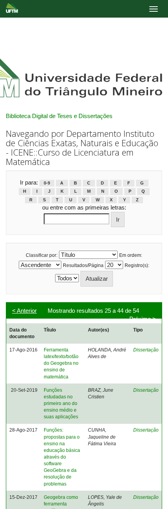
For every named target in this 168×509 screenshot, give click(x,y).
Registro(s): (137, 265)
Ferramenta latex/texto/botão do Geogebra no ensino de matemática (61, 363)
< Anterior (24, 310)
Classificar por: (41, 255)
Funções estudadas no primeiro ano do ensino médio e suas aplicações (61, 403)
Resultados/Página (83, 265)
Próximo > (142, 318)
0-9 (47, 183)
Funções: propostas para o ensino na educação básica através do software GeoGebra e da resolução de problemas (62, 456)
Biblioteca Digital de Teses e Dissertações (59, 116)
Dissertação (146, 350)
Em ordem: (130, 255)
